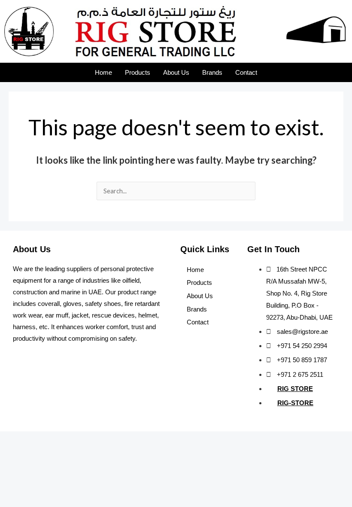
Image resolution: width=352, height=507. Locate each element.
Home (103, 72)
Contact (246, 72)
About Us (176, 72)
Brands (212, 72)
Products (137, 72)
